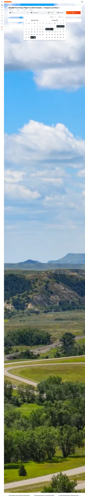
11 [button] (46, 31)
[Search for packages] (1, 12)
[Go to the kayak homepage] (7, 1)
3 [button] (37, 26)
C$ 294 (11, 8)
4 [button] (46, 29)
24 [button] (37, 34)
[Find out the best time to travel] (1, 20)
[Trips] (1, 24)
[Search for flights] (1, 5)
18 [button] (46, 34)
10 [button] (37, 29)
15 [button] (31, 31)
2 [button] (34, 26)
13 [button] (26, 31)
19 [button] (42, 31)
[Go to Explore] (1, 16)
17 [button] (37, 31)
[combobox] (11, 9)
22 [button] (31, 34)
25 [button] (40, 34)
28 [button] (28, 37)
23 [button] (34, 34)
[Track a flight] (1, 18)
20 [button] (26, 34)
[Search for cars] (1, 10)
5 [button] (49, 29)
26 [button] (42, 34)
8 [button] (31, 29)
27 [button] (26, 37)
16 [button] (34, 31)
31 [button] (63, 37)
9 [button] (34, 29)
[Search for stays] (1, 8)
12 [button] (42, 29)
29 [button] (31, 37)
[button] (2, 2)
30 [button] (34, 37)
